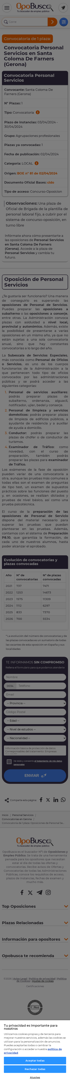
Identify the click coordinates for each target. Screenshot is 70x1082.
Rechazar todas (35, 1069)
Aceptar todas (35, 1060)
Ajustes (35, 1077)
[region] (35, 1051)
